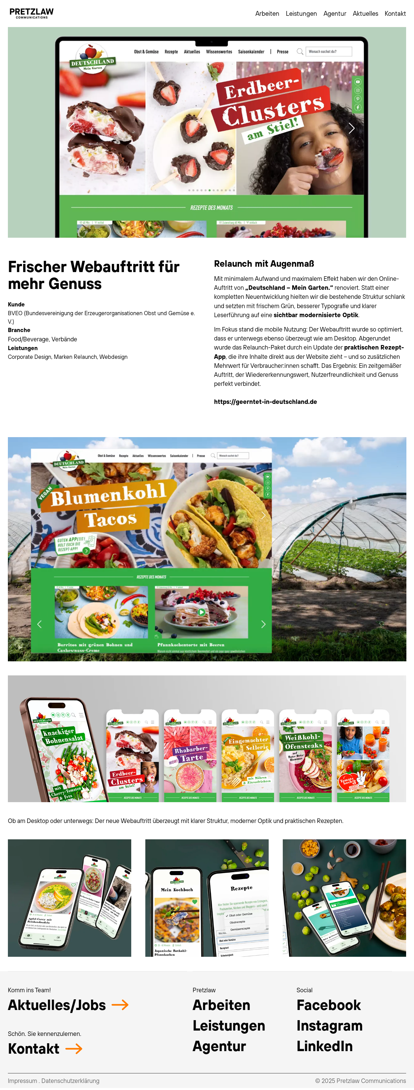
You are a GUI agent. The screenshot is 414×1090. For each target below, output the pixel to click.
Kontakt (395, 13)
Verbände (64, 339)
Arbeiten (267, 13)
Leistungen (301, 13)
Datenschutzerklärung (70, 1080)
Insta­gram (330, 1025)
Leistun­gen (229, 1025)
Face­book (329, 1004)
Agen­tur (219, 1045)
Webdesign (113, 357)
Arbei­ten (221, 1004)
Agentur (335, 13)
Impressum (22, 1080)
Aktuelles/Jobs (57, 1004)
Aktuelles (365, 13)
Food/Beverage (28, 339)
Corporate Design (29, 357)
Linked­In (325, 1045)
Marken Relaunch (75, 357)
